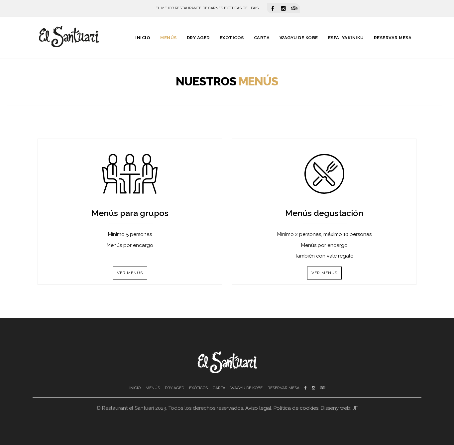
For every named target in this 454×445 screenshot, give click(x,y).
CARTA (219, 388)
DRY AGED (174, 388)
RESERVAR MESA (283, 388)
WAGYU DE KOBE (246, 388)
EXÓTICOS (198, 388)
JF (355, 408)
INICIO (135, 388)
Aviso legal (258, 408)
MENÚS (153, 388)
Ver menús (130, 273)
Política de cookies (296, 408)
